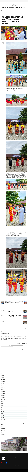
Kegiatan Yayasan (3, 430)
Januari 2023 (2, 389)
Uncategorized (3, 434)
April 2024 (2, 371)
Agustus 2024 (3, 367)
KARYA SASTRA (3, 428)
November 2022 (3, 393)
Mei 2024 (2, 369)
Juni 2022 (2, 403)
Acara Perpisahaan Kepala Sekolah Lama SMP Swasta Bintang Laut (14, 316)
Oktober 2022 (3, 395)
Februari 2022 (3, 411)
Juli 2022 (2, 401)
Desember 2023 (3, 379)
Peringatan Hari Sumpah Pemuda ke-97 (5, 333)
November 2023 (3, 381)
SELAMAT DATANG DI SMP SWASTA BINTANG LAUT (14, 7)
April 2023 (2, 383)
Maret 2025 (2, 357)
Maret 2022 (2, 409)
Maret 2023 (2, 385)
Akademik (2, 424)
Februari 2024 (3, 375)
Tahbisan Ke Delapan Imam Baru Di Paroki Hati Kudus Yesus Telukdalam (14, 321)
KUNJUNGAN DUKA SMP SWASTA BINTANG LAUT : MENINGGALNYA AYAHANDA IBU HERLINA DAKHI (14, 311)
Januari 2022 (2, 413)
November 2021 (3, 417)
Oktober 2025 (3, 351)
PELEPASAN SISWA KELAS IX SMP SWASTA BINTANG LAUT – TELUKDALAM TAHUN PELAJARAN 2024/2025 (13, 340)
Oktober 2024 (3, 363)
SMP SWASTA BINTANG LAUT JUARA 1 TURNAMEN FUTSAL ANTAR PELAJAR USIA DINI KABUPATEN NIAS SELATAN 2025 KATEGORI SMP (13, 336)
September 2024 (3, 365)
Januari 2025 (2, 361)
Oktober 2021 (3, 419)
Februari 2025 (3, 359)
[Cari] (26, 328)
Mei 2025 (2, 355)
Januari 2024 (2, 377)
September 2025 (3, 353)
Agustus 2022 (3, 399)
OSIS (3, 311)
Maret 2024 (2, 373)
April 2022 (2, 407)
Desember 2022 (3, 391)
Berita (2, 311)
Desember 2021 (3, 415)
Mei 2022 (2, 405)
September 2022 (3, 397)
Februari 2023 (3, 387)
